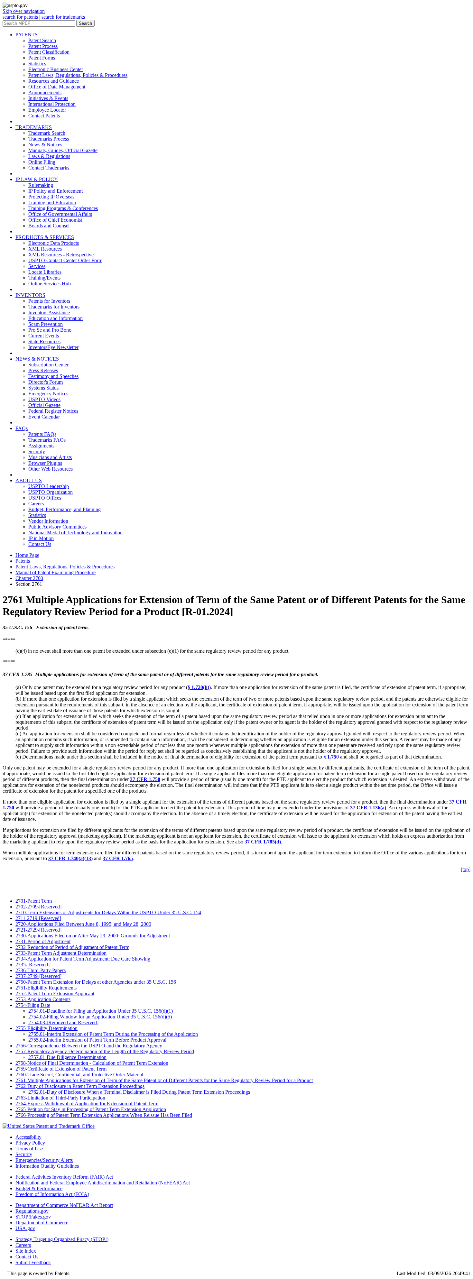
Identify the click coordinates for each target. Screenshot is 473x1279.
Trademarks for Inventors (53, 306)
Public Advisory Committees (57, 526)
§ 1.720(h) (198, 687)
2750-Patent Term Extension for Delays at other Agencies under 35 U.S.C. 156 (95, 982)
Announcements (44, 92)
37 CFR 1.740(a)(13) (70, 858)
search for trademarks (63, 17)
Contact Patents (44, 115)
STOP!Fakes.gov (33, 1216)
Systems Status (43, 388)
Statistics (37, 63)
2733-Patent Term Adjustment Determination (61, 953)
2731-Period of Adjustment (42, 941)
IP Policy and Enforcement (55, 191)
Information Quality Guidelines (47, 1166)
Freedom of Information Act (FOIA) (52, 1194)
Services (36, 266)
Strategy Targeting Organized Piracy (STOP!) (61, 1239)
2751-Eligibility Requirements (46, 987)
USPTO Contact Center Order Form (65, 260)
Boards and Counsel (49, 225)
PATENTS (26, 34)
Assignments (41, 445)
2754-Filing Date (32, 1005)
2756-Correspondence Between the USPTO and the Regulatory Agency (88, 1045)
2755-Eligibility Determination (46, 1028)
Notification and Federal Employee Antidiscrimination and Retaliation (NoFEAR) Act (102, 1182)
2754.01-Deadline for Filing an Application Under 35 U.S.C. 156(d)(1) (100, 1011)
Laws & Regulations (49, 156)
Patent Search (42, 40)
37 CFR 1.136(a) (368, 807)
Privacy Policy (30, 1143)
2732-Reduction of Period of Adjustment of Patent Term (72, 947)
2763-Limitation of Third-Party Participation (60, 1097)
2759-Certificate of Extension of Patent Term (61, 1069)
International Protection (52, 104)
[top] (465, 869)
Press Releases (43, 370)
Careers (36, 503)
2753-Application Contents (42, 999)
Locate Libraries (44, 272)
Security (36, 451)
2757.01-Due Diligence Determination (67, 1057)
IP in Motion (41, 538)
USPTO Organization (50, 492)
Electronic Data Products (53, 243)
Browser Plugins (45, 463)
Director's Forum (45, 382)
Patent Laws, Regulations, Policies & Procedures (77, 75)
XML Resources (45, 249)
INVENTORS (30, 295)
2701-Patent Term (33, 901)
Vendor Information (48, 521)
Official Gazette (44, 405)
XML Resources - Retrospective (61, 254)
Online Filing (41, 162)
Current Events (43, 335)
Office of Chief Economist (55, 220)
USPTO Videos (44, 399)
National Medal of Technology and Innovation (75, 532)
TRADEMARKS (33, 127)
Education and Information (55, 318)
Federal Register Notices (53, 411)
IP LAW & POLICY (36, 179)
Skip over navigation (24, 11)
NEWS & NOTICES (37, 359)
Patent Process (43, 46)
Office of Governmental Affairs (60, 214)
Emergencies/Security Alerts (44, 1160)
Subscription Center (48, 364)
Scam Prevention (45, 324)
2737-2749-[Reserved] (38, 976)
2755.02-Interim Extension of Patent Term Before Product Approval (97, 1040)
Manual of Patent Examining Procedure (55, 572)
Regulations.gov (32, 1211)
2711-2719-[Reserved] (38, 918)
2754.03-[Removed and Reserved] (63, 1022)
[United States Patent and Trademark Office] (49, 1126)
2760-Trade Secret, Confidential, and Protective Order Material (79, 1074)
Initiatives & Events (48, 98)
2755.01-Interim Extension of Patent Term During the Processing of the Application (113, 1034)
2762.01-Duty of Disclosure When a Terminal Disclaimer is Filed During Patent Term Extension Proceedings (139, 1092)
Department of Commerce (41, 1222)
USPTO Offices (44, 498)
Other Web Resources (50, 469)
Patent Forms (41, 57)
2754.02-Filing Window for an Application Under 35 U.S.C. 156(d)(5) (100, 1016)
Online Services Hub (49, 283)
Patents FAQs (42, 434)
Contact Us (39, 544)
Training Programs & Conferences (63, 208)
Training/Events (44, 278)
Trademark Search (46, 133)
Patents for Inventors (49, 301)
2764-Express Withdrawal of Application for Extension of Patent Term (86, 1103)
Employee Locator (47, 110)
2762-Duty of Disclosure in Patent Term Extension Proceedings (79, 1086)
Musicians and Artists (50, 457)
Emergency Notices (48, 393)
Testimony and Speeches (53, 376)
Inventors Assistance (49, 312)
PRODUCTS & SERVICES (44, 237)
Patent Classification (49, 52)
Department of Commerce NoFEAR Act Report (64, 1205)
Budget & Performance (38, 1188)
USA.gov (25, 1228)
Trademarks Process (48, 139)
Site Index (25, 1251)
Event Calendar (44, 416)
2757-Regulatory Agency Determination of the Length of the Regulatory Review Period (104, 1051)
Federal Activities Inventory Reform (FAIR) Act (64, 1177)
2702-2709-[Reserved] (38, 906)
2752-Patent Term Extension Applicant (54, 993)
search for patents (20, 17)
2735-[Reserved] (32, 964)
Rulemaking (40, 185)
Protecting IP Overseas (51, 196)
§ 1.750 (331, 756)
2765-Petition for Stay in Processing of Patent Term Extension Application (90, 1109)
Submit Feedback (33, 1262)
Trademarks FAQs (47, 440)
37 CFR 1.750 (145, 779)
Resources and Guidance (53, 81)
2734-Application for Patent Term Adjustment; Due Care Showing (82, 959)
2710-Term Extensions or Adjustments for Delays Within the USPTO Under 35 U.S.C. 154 (108, 912)
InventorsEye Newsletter (53, 347)
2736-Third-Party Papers (40, 970)
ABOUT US (28, 480)
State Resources (44, 341)
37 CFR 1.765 (118, 858)
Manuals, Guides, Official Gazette (62, 150)
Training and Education (52, 202)
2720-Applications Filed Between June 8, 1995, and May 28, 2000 (83, 924)
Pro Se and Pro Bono (49, 330)
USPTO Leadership (48, 486)
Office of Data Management (56, 86)
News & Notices (45, 144)
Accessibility (28, 1137)
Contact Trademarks (48, 167)
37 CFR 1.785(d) (263, 841)
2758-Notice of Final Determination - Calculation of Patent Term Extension (91, 1063)
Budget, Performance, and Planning (64, 509)
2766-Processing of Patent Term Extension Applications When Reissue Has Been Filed (103, 1115)
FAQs (21, 428)
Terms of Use (29, 1148)
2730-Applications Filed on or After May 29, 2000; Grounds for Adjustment (92, 935)
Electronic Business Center (55, 69)
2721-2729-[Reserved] (38, 930)
